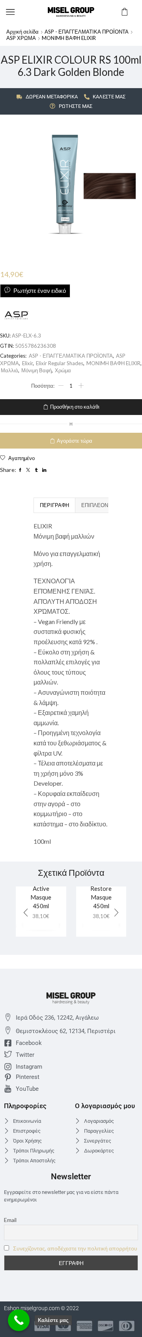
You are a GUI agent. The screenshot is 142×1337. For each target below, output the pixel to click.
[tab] (54, 505)
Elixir (27, 363)
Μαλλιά (9, 370)
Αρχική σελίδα (22, 31)
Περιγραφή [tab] (54, 505)
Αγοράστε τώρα (74, 440)
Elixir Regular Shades (59, 363)
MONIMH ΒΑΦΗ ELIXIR (69, 38)
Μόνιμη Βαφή (36, 370)
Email (10, 1219)
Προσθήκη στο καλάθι (74, 407)
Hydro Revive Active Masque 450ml (40, 888)
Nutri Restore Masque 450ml (101, 893)
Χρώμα (63, 370)
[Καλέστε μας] (19, 1320)
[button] (116, 913)
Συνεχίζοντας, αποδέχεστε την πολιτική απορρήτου (75, 1248)
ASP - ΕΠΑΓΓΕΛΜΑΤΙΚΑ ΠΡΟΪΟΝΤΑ (87, 31)
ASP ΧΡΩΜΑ (21, 38)
